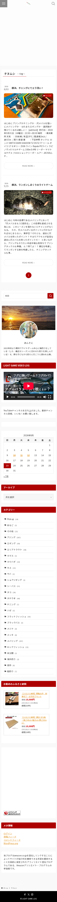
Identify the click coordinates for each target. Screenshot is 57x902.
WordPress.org (11, 843)
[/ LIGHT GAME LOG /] (28, 3)
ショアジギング (16, 579)
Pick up (12, 519)
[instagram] (32, 894)
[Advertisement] (28, 37)
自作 (11, 665)
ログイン (8, 833)
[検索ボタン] (53, 3)
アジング (14, 537)
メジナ (12, 628)
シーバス (13, 585)
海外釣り (13, 659)
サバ (11, 573)
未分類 (12, 653)
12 (28, 455)
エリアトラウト (16, 549)
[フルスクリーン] (49, 396)
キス (11, 567)
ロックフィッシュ (17, 646)
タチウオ (13, 598)
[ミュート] (44, 396)
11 (21, 455)
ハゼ (11, 610)
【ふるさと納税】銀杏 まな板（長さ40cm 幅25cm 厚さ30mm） (34, 720)
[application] (29, 386)
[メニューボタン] (3, 3)
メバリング (15, 640)
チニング (13, 604)
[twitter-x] (28, 894)
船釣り (12, 671)
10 (14, 455)
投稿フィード (10, 836)
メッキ (12, 634)
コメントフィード (12, 839)
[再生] (7, 396)
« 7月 (6, 476)
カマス (12, 555)
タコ (11, 592)
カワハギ (13, 561)
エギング (13, 543)
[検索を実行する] (50, 296)
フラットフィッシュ (19, 616)
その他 (12, 531)
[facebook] (25, 894)
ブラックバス (15, 622)
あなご (12, 525)
